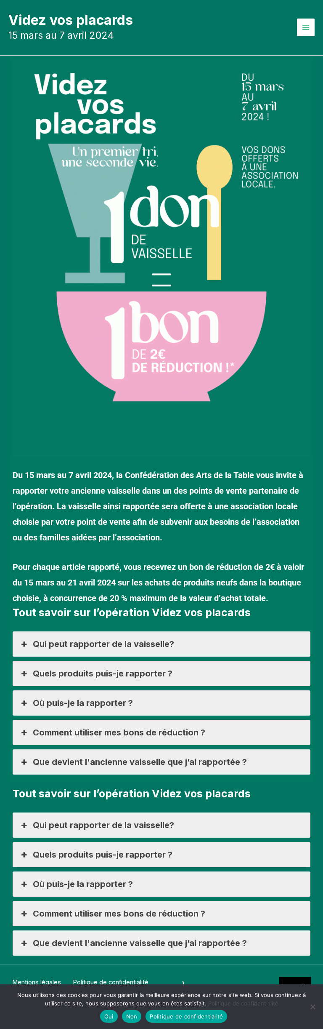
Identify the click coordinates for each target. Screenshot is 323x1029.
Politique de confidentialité (243, 1003)
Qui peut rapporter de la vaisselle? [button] (103, 644)
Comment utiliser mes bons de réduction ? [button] (119, 732)
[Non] (312, 1006)
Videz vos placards (70, 20)
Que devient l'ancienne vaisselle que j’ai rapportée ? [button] (140, 762)
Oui (109, 1016)
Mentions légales (36, 982)
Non (132, 1016)
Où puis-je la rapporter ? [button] (83, 703)
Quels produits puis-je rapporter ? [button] (102, 673)
